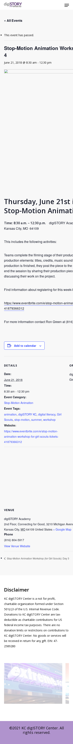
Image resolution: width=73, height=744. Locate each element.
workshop (49, 420)
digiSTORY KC (27, 414)
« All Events (13, 20)
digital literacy (46, 414)
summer (36, 420)
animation (10, 414)
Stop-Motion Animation (18, 403)
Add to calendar (25, 346)
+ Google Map (62, 529)
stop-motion (22, 420)
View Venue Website (17, 546)
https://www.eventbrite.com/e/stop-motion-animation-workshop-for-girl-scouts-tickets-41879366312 (31, 436)
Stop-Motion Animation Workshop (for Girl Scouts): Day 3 (37, 558)
